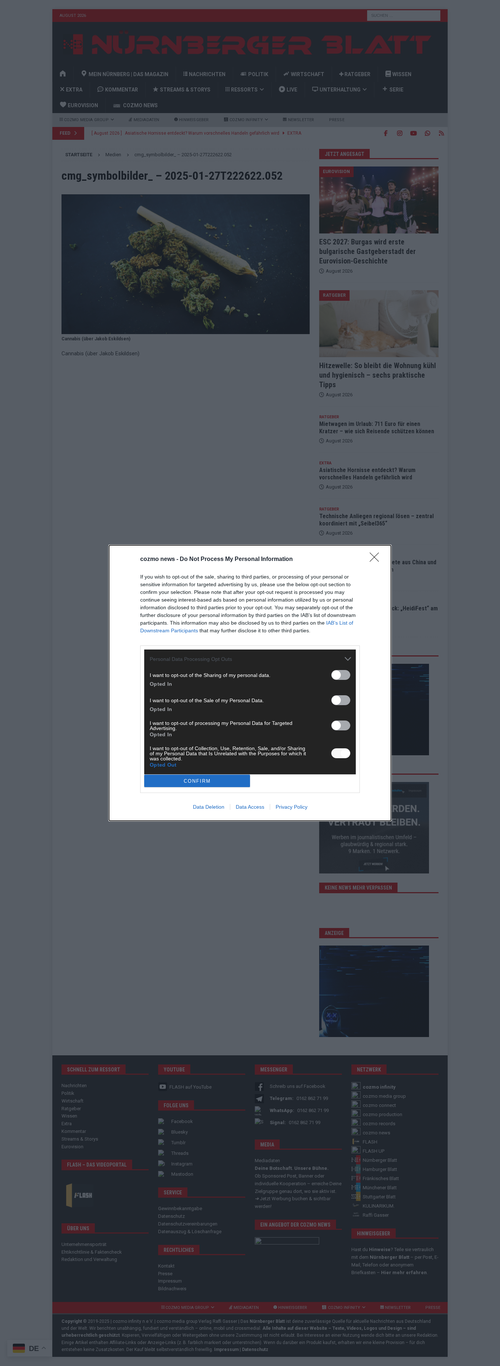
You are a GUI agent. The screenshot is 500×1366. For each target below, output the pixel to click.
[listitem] (250, 659)
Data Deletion (208, 807)
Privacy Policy (291, 807)
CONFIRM (197, 781)
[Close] (377, 559)
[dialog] (250, 683)
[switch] (340, 675)
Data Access (250, 807)
